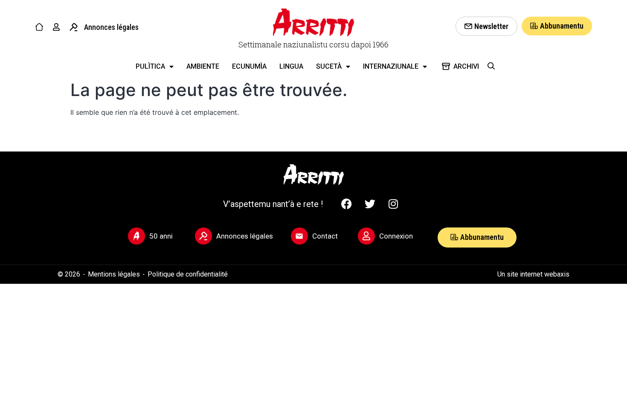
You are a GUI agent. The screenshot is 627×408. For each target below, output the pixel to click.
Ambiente (202, 66)
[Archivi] (446, 66)
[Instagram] (393, 204)
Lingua (291, 66)
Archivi (466, 66)
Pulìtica (150, 66)
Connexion (396, 236)
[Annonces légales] (74, 27)
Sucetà (329, 66)
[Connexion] (366, 236)
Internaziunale (390, 66)
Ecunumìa (249, 66)
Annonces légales (111, 27)
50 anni (161, 236)
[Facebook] (346, 204)
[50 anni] (136, 236)
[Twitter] (369, 204)
